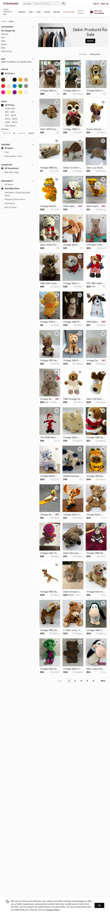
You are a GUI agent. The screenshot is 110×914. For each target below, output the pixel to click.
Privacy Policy (53, 909)
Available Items (12, 188)
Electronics (6, 51)
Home (47, 12)
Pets (3, 48)
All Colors (10, 73)
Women (22, 12)
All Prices (9, 105)
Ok (99, 905)
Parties (56, 12)
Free (7, 152)
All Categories (8, 30)
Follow (90, 41)
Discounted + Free (13, 156)
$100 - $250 (11, 118)
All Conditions (12, 168)
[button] (29, 3)
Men (31, 12)
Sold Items (10, 203)
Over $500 (10, 125)
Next (103, 680)
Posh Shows (69, 12)
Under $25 (10, 108)
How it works (81, 12)
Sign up (104, 3)
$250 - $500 (11, 122)
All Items (9, 148)
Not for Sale (10, 207)
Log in (96, 3)
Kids (39, 12)
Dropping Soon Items (15, 199)
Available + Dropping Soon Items (17, 194)
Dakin (11, 21)
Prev (59, 680)
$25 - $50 (10, 112)
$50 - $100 (10, 115)
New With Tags (12, 172)
